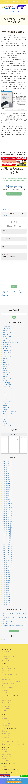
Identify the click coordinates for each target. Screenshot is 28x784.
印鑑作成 (4, 719)
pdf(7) (5, 362)
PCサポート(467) (7, 326)
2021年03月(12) (8, 592)
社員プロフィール (6, 756)
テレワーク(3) (6, 340)
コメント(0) (6, 215)
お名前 (4, 230)
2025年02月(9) (7, 497)
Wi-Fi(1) (5, 399)
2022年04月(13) (8, 566)
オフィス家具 (5, 702)
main (14, 291)
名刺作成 (4, 716)
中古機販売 (5, 658)
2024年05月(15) (8, 515)
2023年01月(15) (8, 548)
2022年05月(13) (8, 564)
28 (10, 452)
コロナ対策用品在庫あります (10, 742)
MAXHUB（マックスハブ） (9, 683)
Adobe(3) (6, 364)
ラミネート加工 (6, 723)
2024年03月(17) (8, 520)
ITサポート (5, 666)
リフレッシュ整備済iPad (8, 688)
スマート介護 (5, 735)
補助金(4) (6, 334)
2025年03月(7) (7, 495)
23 (17, 449)
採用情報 (4, 749)
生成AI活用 (5, 731)
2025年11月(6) (7, 479)
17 (21, 446)
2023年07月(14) (8, 536)
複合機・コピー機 (6, 649)
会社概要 (4, 752)
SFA (3, 672)
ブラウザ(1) (6, 407)
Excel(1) (5, 419)
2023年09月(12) (8, 532)
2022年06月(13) (8, 562)
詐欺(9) (5, 377)
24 (21, 449)
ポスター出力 (5, 721)
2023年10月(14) (8, 530)
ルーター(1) (6, 417)
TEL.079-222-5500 (14, 185)
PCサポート (5, 209)
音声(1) (5, 370)
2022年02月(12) (8, 570)
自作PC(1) (6, 415)
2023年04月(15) (8, 542)
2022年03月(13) (8, 568)
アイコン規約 (5, 760)
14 (10, 446)
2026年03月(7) (7, 471)
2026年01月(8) (7, 475)
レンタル (4, 654)
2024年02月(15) (8, 522)
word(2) (5, 366)
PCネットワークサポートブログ (10, 769)
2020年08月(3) (7, 604)
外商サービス (5, 766)
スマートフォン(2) (7, 356)
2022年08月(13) (8, 558)
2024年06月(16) (8, 513)
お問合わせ (5, 758)
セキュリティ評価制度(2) (9, 411)
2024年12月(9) (7, 501)
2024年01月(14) (8, 524)
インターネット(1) (7, 389)
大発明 (5, 623)
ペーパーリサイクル (7, 706)
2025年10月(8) (7, 481)
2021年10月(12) (8, 578)
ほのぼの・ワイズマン (7, 737)
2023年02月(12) (8, 546)
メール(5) (5, 403)
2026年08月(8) (7, 461)
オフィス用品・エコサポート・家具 (11, 695)
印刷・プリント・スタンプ (8, 714)
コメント (10, 256)
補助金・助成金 (6, 733)
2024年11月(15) (8, 503)
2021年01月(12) (8, 596)
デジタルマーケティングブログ (10, 772)
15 (14, 446)
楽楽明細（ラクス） (7, 690)
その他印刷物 (5, 725)
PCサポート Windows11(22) (11, 342)
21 (10, 449)
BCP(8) (5, 348)
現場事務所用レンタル (8, 656)
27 (6, 452)
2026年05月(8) (7, 467)
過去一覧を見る (14, 631)
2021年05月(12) (8, 588)
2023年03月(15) (8, 544)
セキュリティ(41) (7, 332)
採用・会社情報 (6, 747)
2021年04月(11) (8, 590)
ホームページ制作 (7, 677)
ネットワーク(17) (7, 346)
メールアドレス (6, 238)
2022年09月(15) (8, 556)
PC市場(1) (6, 409)
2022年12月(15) (8, 550)
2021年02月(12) (8, 594)
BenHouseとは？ (7, 754)
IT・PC (4, 664)
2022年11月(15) (8, 552)
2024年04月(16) (8, 517)
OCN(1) (5, 405)
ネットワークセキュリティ (8, 668)
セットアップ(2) (7, 368)
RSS (4, 639)
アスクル (4, 698)
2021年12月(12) (8, 574)
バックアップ (5, 670)
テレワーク (5, 739)
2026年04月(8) (7, 469)
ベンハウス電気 (6, 709)
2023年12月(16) (8, 526)
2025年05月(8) (7, 491)
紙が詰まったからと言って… (10, 621)
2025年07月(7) (7, 487)
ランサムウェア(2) (8, 401)
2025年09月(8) (7, 483)
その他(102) (6, 344)
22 (14, 449)
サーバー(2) (6, 360)
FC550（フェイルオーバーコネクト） (11, 681)
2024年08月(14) (8, 509)
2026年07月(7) (7, 463)
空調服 (4, 711)
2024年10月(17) (8, 505)
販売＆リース (5, 652)
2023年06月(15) (8, 538)
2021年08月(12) (8, 582)
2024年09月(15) (8, 507)
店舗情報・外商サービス (8, 764)
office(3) (6, 391)
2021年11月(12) (8, 576)
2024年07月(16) (8, 511)
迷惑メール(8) (7, 379)
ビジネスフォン (6, 660)
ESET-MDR (5, 692)
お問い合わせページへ (14, 194)
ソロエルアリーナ (6, 700)
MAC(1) (5, 395)
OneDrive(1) (7, 425)
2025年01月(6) (7, 499)
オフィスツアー (6, 704)
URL (3, 247)
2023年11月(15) (8, 528)
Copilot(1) (6, 423)
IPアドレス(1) (7, 397)
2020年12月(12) (8, 598)
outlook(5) (6, 383)
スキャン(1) (6, 393)
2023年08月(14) (8, 534)
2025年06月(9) (7, 489)
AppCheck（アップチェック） (10, 685)
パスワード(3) (6, 387)
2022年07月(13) (8, 560)
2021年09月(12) (8, 580)
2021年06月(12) (8, 586)
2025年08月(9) (7, 485)
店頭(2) (5, 330)
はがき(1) (5, 374)
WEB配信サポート (7, 679)
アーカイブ (14, 457)
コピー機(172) (7, 328)
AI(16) (5, 381)
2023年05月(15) (8, 540)
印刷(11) (5, 358)
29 (14, 452)
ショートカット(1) (7, 413)
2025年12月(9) (7, 477)
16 (17, 446)
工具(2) (5, 338)
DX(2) (5, 354)
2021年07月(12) (8, 584)
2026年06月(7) (7, 465)
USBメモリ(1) (7, 350)
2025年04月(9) (7, 493)
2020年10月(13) (8, 602)
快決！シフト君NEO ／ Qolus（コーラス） (13, 744)
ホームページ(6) (7, 352)
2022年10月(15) (8, 554)
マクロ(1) (5, 421)
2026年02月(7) (7, 473)
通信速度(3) (6, 372)
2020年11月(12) (8, 600)
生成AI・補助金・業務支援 (9, 728)
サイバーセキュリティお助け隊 (10, 675)
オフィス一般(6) (7, 336)
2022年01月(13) (8, 572)
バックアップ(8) (7, 385)
